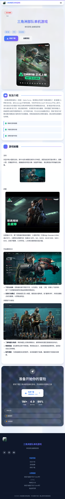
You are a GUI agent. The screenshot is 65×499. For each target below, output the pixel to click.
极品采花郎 (32, 488)
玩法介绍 (32, 462)
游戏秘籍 (32, 464)
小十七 (32, 480)
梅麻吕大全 (32, 482)
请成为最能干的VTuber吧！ (32, 477)
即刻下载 (32, 467)
